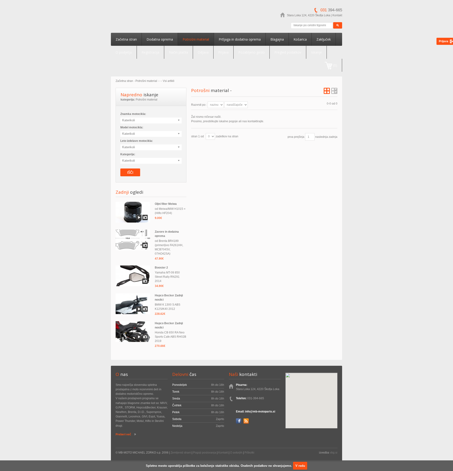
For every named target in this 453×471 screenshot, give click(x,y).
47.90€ (159, 258)
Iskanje (316, 52)
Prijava (223, 52)
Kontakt (337, 15)
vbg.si (333, 452)
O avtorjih (236, 452)
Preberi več (123, 434)
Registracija (150, 52)
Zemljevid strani (181, 452)
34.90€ (159, 286)
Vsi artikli (168, 81)
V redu (300, 465)
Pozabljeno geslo (251, 52)
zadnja (333, 137)
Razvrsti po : (199, 104)
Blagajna (277, 39)
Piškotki (249, 452)
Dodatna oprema (160, 39)
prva (290, 137)
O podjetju (124, 52)
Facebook (238, 421)
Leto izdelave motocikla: (136, 141)
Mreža (327, 91)
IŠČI (130, 172)
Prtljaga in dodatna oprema (240, 39)
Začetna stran (126, 39)
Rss (246, 421)
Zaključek (323, 39)
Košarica (300, 39)
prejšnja (299, 137)
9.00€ (158, 218)
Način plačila (178, 52)
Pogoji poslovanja (204, 452)
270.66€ (160, 346)
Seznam (334, 91)
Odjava (203, 52)
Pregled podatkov (287, 52)
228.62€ (160, 313)
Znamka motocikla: (133, 114)
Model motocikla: (131, 127)
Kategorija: (127, 154)
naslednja (321, 137)
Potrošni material (196, 39)
